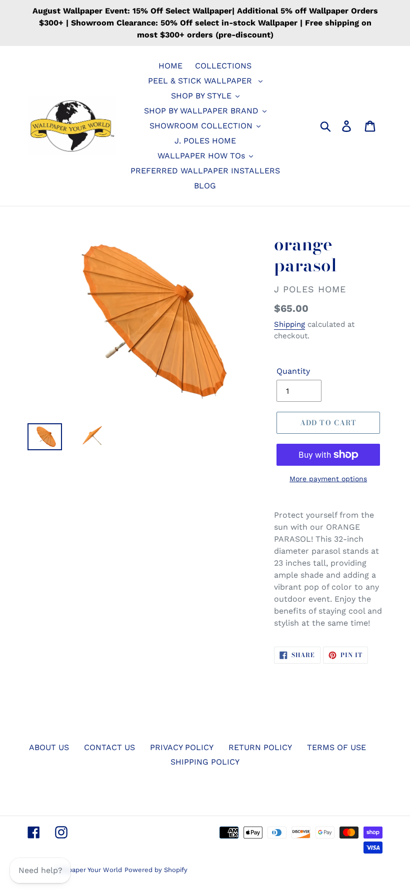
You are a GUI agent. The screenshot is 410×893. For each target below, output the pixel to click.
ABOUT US (49, 747)
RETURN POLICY (260, 747)
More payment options (328, 479)
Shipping (289, 324)
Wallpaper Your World (88, 870)
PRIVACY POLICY (182, 747)
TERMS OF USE (336, 747)
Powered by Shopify (156, 870)
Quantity (293, 371)
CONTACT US (109, 747)
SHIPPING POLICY (205, 762)
